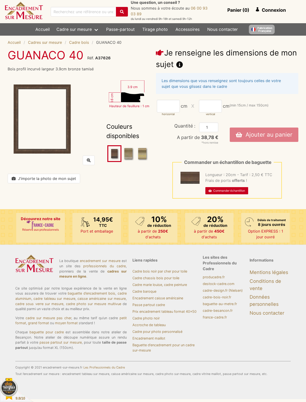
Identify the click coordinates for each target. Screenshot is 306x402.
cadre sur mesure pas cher (48, 318)
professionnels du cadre (104, 266)
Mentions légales (269, 272)
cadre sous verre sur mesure (39, 304)
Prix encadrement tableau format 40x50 (164, 311)
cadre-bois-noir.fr (217, 297)
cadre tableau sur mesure (54, 298)
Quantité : (184, 126)
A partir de (197, 137)
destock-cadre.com (219, 284)
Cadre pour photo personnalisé (157, 331)
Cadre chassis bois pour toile (155, 278)
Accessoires (187, 29)
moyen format (66, 323)
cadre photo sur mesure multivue (93, 304)
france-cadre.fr (215, 317)
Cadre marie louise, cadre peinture (159, 285)
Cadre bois (79, 42)
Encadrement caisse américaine (157, 298)
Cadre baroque (144, 291)
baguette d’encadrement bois (91, 293)
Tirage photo (155, 29)
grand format (38, 323)
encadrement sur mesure (100, 261)
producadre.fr (214, 277)
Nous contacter (222, 29)
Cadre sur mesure (74, 29)
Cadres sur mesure (45, 42)
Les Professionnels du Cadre (104, 367)
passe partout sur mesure (60, 342)
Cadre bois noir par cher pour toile (159, 271)
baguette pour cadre (46, 332)
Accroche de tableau (149, 325)
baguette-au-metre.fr (220, 304)
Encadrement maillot (148, 338)
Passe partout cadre (148, 305)
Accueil (42, 29)
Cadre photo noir (146, 318)
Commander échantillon (228, 190)
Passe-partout (120, 29)
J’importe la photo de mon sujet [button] (47, 178)
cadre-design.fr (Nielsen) (223, 290)
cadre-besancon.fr (218, 310)
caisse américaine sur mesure (101, 298)
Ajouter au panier (267, 134)
